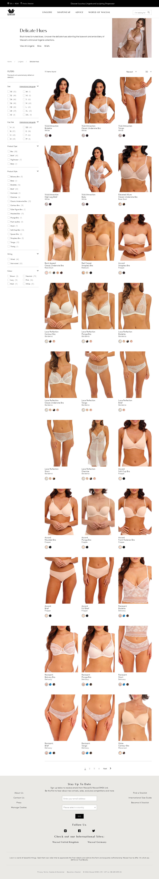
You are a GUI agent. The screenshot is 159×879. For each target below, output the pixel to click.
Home (9, 61)
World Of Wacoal (99, 12)
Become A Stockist (140, 802)
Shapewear (63, 12)
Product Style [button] (12, 171)
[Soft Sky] (50, 272)
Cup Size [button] (10, 122)
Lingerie (47, 12)
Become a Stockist (74, 872)
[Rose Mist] (54, 341)
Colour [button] (9, 271)
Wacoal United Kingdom (65, 842)
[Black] (50, 135)
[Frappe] (120, 272)
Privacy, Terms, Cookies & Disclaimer (50, 872)
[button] (125, 71)
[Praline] (57, 272)
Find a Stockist (140, 793)
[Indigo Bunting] (123, 615)
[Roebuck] (83, 272)
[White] (46, 135)
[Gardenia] (46, 341)
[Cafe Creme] (123, 341)
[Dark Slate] (54, 272)
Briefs (47, 46)
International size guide (27, 86)
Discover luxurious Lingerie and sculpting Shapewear (93, 3)
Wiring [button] (9, 254)
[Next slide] (76, 100)
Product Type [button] (12, 146)
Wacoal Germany (97, 842)
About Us (19, 793)
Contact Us (19, 798)
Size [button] (8, 86)
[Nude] (87, 272)
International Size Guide (140, 798)
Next (105, 769)
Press (19, 802)
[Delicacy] (120, 615)
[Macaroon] (120, 753)
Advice (79, 12)
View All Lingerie (27, 46)
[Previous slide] (46, 100)
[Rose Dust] (120, 204)
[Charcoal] (50, 341)
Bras (39, 46)
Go (79, 816)
